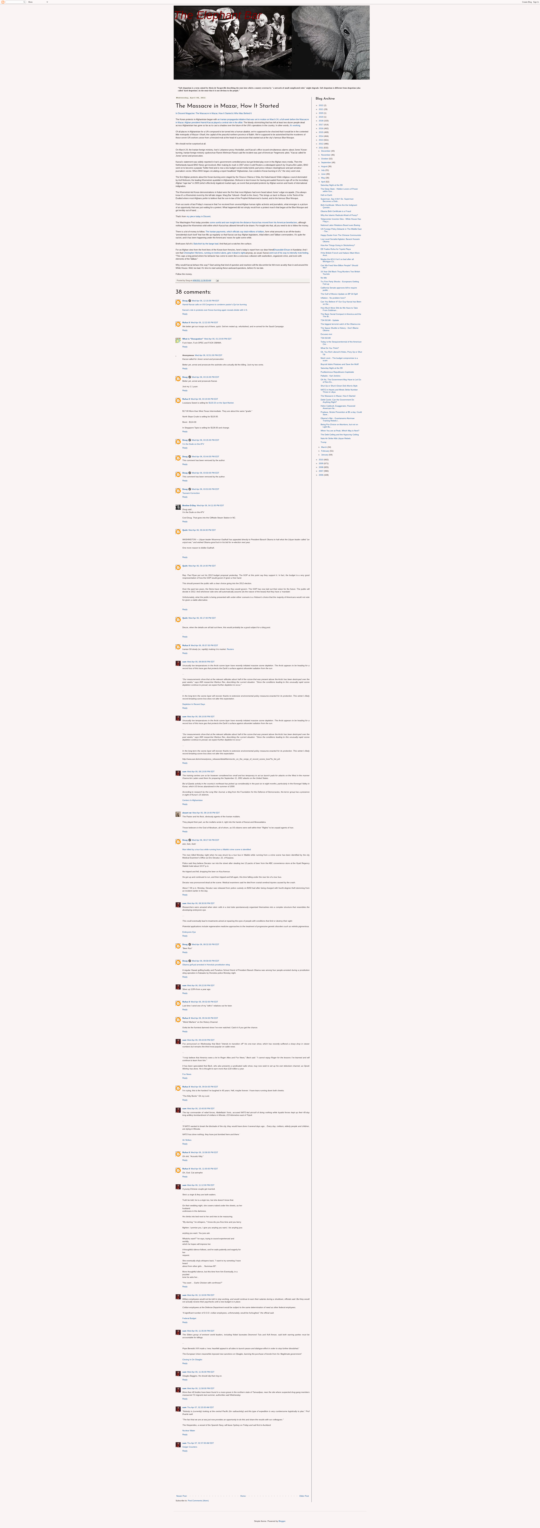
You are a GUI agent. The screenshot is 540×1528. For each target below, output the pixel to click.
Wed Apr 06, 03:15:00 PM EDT (205, 377)
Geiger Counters (189, 1447)
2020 (321, 113)
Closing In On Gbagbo (192, 1359)
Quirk (185, 530)
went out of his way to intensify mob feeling (288, 253)
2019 (321, 117)
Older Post (304, 1496)
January (325, 455)
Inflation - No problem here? (333, 298)
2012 (321, 144)
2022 (321, 105)
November (326, 155)
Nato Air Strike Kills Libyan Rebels (336, 438)
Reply (184, 314)
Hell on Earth (326, 195)
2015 (321, 132)
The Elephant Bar (218, 15)
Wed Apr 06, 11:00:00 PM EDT (204, 1169)
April (323, 182)
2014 (321, 136)
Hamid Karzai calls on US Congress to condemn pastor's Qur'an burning (214, 304)
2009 (321, 463)
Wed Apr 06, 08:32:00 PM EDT (205, 944)
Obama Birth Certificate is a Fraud (336, 211)
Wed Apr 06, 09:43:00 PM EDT (201, 1040)
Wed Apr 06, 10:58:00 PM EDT (204, 1152)
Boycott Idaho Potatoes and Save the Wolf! (340, 364)
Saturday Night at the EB (332, 185)
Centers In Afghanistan (192, 800)
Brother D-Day (189, 505)
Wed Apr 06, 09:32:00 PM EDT (204, 1002)
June (323, 174)
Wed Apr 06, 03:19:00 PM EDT (204, 399)
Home (243, 1496)
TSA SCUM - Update (330, 320)
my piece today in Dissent (198, 216)
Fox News (186, 1074)
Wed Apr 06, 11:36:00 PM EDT (200, 1372)
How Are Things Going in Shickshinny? (338, 245)
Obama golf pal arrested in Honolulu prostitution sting (206, 964)
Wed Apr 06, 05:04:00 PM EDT (202, 530)
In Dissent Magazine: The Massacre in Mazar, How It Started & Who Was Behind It (214, 113)
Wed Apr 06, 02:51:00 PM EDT (208, 355)
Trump (323, 442)
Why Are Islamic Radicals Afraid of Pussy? (339, 215)
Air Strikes (186, 1140)
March (324, 447)
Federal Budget (189, 1318)
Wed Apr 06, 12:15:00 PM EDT (205, 301)
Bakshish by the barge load (206, 243)
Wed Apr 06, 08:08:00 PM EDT (201, 662)
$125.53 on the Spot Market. (221, 403)
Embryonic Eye (189, 932)
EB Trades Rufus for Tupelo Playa (336, 249)
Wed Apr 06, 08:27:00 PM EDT (205, 840)
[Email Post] (217, 281)
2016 (321, 128)
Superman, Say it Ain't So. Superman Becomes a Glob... (337, 200)
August (324, 166)
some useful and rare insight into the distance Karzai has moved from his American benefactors (253, 222)
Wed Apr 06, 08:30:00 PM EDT (201, 903)
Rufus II (186, 322)
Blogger (282, 1521)
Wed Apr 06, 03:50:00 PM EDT (205, 473)
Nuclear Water (188, 1430)
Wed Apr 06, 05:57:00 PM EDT (204, 645)
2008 (321, 467)
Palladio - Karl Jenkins (330, 376)
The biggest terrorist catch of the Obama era (340, 324)
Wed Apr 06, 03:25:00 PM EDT (205, 440)
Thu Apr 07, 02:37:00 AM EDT (200, 1443)
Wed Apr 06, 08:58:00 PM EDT (205, 961)
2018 (321, 121)
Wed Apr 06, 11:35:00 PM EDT (200, 1331)
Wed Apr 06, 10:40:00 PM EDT (201, 1108)
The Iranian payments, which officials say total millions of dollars (235, 231)
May (323, 178)
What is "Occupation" (192, 339)
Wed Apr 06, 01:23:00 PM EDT (218, 339)
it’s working (295, 125)
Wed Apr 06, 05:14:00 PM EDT (202, 566)
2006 (321, 475)
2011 (321, 148)
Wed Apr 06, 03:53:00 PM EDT (205, 489)
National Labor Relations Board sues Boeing (340, 225)
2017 (321, 124)
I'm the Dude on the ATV (193, 444)
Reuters (230, 649)
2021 (321, 109)
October (325, 159)
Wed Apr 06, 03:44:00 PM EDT (205, 456)
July (323, 170)
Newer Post (181, 1496)
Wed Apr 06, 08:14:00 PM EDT (206, 813)
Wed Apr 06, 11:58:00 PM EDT (200, 1388)
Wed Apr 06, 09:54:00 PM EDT (204, 1087)
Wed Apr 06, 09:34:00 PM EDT (204, 1018)
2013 (321, 140)
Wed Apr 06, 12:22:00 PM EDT (204, 322)
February (325, 451)
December (326, 151)
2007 (321, 471)
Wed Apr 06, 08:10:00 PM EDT (201, 716)
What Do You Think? (330, 348)
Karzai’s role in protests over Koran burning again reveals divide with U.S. (215, 310)
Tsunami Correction (191, 493)
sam (184, 662)
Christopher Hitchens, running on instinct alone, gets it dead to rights (215, 253)
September (326, 162)
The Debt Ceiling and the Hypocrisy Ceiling (340, 434)
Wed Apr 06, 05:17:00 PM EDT (202, 618)
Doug (185, 301)
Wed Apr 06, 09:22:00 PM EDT (201, 985)
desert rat (187, 813)
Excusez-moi (326, 334)
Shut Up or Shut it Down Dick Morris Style (339, 386)
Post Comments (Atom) (198, 1500)
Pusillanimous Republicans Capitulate (337, 372)
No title (324, 278)
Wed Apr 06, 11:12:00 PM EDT (200, 1185)
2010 (321, 459)
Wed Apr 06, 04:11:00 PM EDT (210, 505)
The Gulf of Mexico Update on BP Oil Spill (339, 294)
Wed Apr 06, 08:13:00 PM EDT (201, 771)
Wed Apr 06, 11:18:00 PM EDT (200, 1295)
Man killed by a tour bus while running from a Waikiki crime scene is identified (216, 849)
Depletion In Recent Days (193, 704)
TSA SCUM (326, 338)
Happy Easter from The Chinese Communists (341, 235)
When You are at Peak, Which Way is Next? (340, 430)
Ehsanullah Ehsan (282, 250)
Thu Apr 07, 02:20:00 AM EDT (200, 1407)
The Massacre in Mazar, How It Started (338, 396)
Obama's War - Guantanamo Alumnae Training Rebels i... (338, 419)
